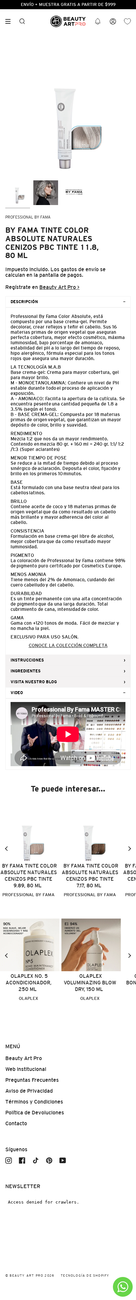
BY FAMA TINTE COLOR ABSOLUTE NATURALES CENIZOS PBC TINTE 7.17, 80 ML (90, 875)
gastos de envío (80, 269)
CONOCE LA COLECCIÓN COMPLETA (68, 645)
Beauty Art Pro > (59, 287)
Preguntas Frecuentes (32, 1080)
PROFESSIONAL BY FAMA (28, 217)
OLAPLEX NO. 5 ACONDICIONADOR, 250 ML (28, 982)
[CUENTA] (113, 21)
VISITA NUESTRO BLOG (34, 682)
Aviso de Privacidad (29, 1091)
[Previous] (6, 848)
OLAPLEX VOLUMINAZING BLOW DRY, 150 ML (90, 982)
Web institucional (25, 1069)
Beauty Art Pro (23, 1058)
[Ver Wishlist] (127, 21)
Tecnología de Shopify (85, 1275)
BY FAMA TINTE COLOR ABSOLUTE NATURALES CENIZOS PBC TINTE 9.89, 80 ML (28, 875)
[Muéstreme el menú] (10, 21)
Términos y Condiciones (34, 1102)
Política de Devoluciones (34, 1112)
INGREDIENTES (26, 671)
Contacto (16, 1123)
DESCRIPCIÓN (24, 301)
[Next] (129, 848)
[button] (98, 21)
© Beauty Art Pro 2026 (29, 1275)
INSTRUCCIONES (27, 660)
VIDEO (17, 692)
